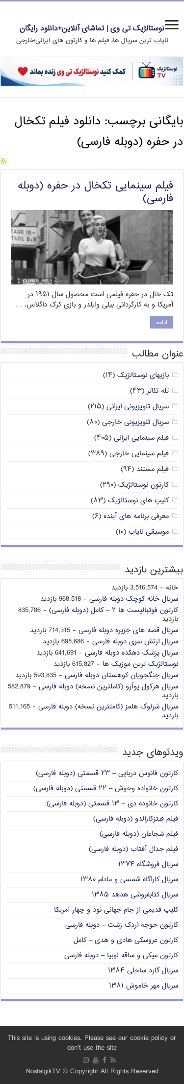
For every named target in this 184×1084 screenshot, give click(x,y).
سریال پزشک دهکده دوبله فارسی (131, 653)
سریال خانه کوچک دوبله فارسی (133, 599)
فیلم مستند (152, 469)
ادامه (161, 322)
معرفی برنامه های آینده (136, 516)
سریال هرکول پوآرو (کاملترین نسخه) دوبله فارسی (108, 687)
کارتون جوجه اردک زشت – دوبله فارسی (121, 925)
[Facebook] (104, 1060)
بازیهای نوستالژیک (143, 375)
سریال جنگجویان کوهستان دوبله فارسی (121, 675)
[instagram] (86, 1060)
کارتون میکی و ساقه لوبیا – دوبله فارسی (121, 955)
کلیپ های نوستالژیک (138, 501)
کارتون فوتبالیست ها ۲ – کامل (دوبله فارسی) (113, 610)
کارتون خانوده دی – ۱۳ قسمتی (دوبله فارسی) (112, 804)
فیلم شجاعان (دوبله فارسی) (139, 834)
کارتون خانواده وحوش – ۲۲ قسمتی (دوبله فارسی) (105, 788)
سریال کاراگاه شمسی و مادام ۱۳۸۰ (129, 879)
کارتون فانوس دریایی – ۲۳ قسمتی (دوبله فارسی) (107, 773)
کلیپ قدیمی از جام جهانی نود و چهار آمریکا (116, 910)
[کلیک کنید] (92, 72)
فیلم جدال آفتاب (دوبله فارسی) (133, 849)
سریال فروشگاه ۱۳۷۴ (148, 864)
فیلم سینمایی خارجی (139, 454)
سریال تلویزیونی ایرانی (137, 407)
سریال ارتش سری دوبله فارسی (135, 642)
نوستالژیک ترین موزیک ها (140, 664)
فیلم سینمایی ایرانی (141, 438)
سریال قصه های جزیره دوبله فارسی (128, 630)
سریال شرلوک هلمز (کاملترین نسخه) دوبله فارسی (108, 707)
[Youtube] (96, 1060)
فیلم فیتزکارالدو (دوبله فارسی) (135, 819)
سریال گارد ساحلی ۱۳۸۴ (143, 971)
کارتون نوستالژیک (143, 485)
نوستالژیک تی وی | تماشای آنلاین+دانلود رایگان (92, 28)
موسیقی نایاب (149, 532)
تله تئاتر (158, 391)
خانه (172, 588)
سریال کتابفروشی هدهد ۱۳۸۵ (135, 895)
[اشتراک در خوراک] (3, 161)
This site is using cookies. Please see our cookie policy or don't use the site (92, 1043)
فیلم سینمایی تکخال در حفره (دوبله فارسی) (95, 192)
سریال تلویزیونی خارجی (135, 422)
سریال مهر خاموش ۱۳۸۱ (143, 986)
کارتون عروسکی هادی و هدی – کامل (126, 940)
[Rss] (113, 1060)
